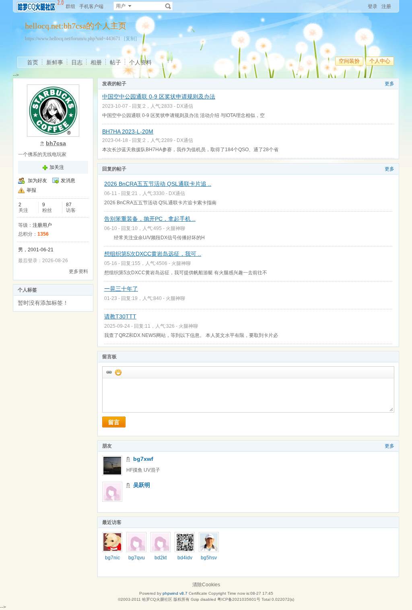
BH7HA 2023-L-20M (127, 131)
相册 (96, 62)
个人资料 (140, 62)
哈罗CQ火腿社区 (157, 599)
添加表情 (118, 372)
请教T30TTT (120, 316)
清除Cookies (206, 584)
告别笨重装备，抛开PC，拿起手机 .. (150, 219)
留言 (113, 422)
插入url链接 (108, 372)
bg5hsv (209, 558)
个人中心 (379, 61)
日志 (76, 62)
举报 (31, 190)
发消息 (68, 180)
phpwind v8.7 (175, 593)
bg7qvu (136, 558)
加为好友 (37, 180)
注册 (386, 6)
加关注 (56, 167)
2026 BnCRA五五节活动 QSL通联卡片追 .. (157, 184)
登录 (372, 6)
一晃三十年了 (121, 288)
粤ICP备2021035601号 (238, 599)
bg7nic (112, 558)
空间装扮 (349, 61)
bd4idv (184, 558)
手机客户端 (91, 6)
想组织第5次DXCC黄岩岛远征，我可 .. (152, 254)
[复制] (130, 38)
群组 (70, 6)
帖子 (115, 62)
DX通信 (185, 106)
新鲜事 (54, 62)
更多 (389, 83)
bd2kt (160, 558)
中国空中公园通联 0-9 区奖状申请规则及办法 (158, 96)
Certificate (198, 593)
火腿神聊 (175, 228)
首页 (32, 62)
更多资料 (78, 271)
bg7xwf (143, 459)
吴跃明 (141, 485)
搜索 (168, 6)
